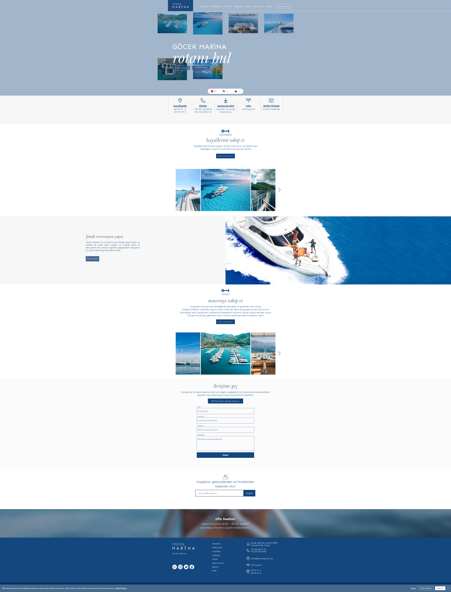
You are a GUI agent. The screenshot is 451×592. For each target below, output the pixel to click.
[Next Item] (279, 190)
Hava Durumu (218, 563)
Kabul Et (440, 588)
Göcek (215, 559)
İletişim (215, 567)
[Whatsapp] (174, 567)
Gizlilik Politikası (121, 588)
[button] (284, 6)
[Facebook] (192, 567)
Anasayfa (216, 544)
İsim (199, 407)
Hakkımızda (217, 547)
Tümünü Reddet (426, 588)
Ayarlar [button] (413, 588)
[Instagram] (180, 567)
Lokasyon (216, 555)
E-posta (200, 416)
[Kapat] (448, 588)
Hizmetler (216, 551)
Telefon (200, 426)
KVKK (214, 571)
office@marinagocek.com (262, 558)
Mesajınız (201, 435)
